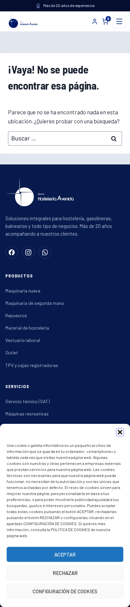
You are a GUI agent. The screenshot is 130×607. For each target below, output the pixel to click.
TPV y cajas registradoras (31, 365)
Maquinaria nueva (22, 290)
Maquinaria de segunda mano (34, 303)
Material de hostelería (27, 328)
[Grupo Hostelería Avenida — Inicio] (21, 21)
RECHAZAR (65, 573)
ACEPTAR (65, 555)
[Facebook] (11, 252)
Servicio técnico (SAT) (27, 401)
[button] (120, 432)
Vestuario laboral (22, 340)
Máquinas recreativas (27, 413)
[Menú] (119, 21)
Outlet (11, 352)
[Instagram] (28, 252)
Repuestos (16, 315)
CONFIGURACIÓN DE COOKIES (65, 591)
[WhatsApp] (45, 252)
